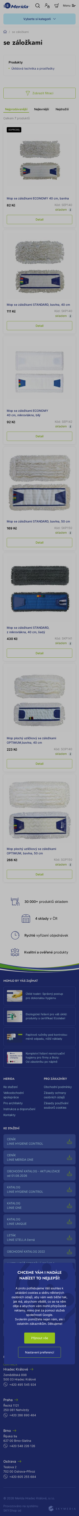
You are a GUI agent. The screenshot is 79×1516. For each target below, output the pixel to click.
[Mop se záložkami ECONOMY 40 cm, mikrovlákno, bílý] (39, 372)
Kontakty (9, 1115)
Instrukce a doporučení (19, 1109)
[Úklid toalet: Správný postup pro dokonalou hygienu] (14, 996)
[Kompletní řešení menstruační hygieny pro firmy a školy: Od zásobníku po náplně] (14, 1058)
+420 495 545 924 (22, 1384)
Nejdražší (62, 109)
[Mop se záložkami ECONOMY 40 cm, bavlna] (39, 160)
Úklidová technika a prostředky (33, 68)
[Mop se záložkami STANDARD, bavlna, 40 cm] (39, 266)
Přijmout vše (39, 1338)
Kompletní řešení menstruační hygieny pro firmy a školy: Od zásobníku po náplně (45, 1057)
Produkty (16, 62)
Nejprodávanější (16, 109)
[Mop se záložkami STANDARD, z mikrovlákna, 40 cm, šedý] (39, 589)
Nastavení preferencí (39, 1352)
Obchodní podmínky (58, 1087)
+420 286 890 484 (22, 1415)
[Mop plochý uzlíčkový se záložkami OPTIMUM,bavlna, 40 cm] (39, 699)
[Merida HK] (16, 5)
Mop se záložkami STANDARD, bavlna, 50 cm (38, 521)
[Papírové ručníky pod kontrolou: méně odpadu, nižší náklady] (14, 1037)
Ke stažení (10, 1087)
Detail (39, 219)
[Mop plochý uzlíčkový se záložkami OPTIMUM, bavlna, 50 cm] (39, 810)
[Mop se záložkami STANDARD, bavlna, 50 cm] (39, 483)
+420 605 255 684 (22, 1476)
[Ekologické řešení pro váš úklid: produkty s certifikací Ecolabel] (14, 1016)
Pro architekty (13, 1103)
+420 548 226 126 (22, 1446)
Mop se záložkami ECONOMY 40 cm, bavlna (38, 198)
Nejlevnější (41, 109)
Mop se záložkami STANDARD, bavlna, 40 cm (38, 304)
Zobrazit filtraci (42, 93)
